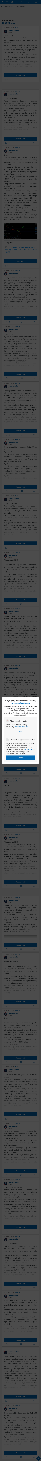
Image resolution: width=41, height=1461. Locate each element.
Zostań (20, 758)
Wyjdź (20, 731)
